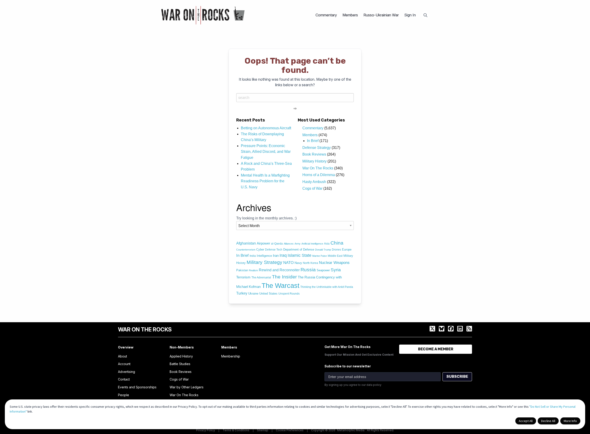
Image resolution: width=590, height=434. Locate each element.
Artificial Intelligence (312, 243)
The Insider (284, 276)
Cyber (260, 249)
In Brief (313, 141)
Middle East (335, 255)
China (336, 243)
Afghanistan (246, 243)
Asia (327, 243)
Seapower (323, 270)
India (253, 255)
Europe (346, 249)
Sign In (410, 15)
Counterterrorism (245, 249)
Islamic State (299, 255)
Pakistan (242, 270)
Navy (298, 263)
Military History (314, 161)
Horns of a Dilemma (318, 175)
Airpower (263, 243)
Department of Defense (298, 249)
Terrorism (243, 277)
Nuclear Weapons (334, 262)
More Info (570, 421)
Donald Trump (323, 249)
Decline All (548, 421)
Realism (253, 270)
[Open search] (425, 15)
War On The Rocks (317, 168)
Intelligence (264, 255)
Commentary (312, 128)
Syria (336, 269)
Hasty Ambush (314, 182)
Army (298, 243)
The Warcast (280, 285)
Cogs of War (312, 188)
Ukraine (253, 293)
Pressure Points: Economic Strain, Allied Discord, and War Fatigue (266, 151)
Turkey (241, 293)
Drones (336, 249)
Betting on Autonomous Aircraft (266, 128)
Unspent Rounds (289, 293)
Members (310, 135)
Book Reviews (314, 154)
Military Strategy (264, 262)
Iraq (283, 255)
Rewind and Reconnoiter (279, 270)
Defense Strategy (316, 148)
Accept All (526, 421)
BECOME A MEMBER (435, 349)
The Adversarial (261, 277)
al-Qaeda (277, 243)
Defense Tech (273, 249)
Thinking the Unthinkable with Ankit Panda (326, 287)
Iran (276, 255)
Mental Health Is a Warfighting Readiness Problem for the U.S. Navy (265, 181)
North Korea (310, 263)
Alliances (289, 243)
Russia (308, 269)
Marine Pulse (319, 255)
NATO (288, 262)
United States (268, 293)
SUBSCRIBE (457, 376)
